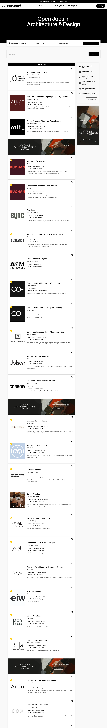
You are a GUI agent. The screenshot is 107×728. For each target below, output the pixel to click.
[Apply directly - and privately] (80, 77)
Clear (91, 43)
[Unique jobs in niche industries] (80, 72)
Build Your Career (88, 139)
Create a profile (91, 99)
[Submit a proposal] (72, 69)
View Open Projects (61, 1)
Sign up (94, 54)
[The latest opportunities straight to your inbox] (80, 89)
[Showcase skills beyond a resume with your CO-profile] (80, 83)
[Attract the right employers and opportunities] (80, 94)
